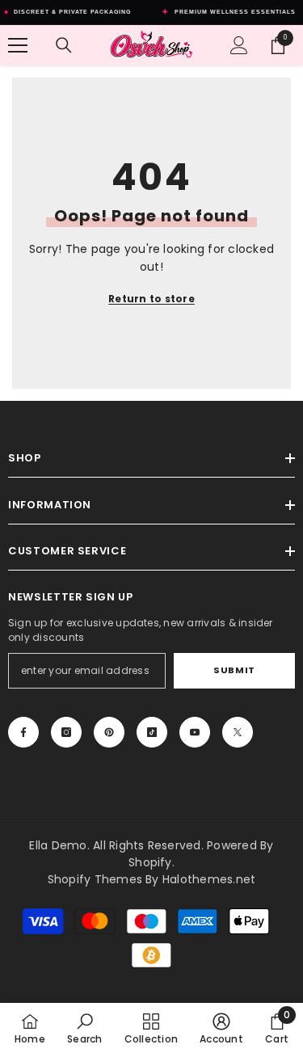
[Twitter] (237, 732)
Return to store (151, 298)
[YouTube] (194, 732)
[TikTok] (152, 732)
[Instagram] (66, 732)
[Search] (64, 45)
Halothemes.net (208, 879)
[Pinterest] (109, 732)
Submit (234, 669)
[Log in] (239, 45)
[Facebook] (23, 732)
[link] (84, 1028)
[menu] (17, 45)
